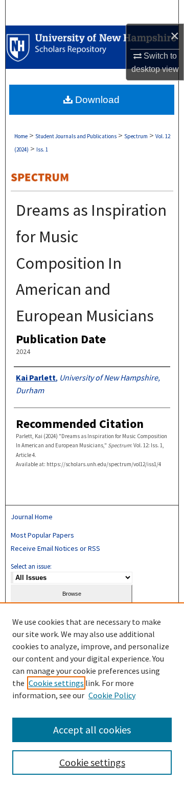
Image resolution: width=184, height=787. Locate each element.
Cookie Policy (111, 695)
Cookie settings (56, 683)
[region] (92, 694)
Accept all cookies (92, 729)
